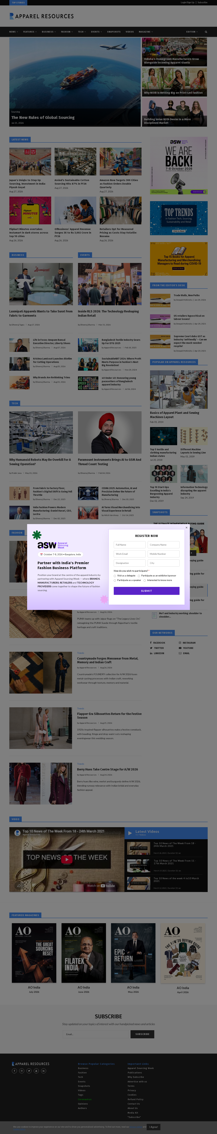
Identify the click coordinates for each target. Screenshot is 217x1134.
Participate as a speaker (129, 580)
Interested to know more (159, 580)
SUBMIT (146, 590)
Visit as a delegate (126, 575)
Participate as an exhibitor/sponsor (158, 575)
